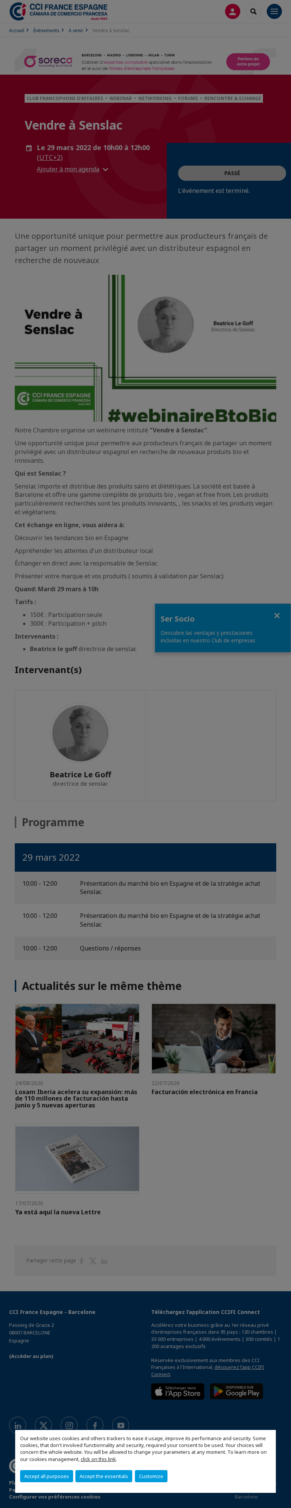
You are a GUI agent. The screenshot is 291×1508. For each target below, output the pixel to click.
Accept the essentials (104, 1476)
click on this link (98, 1459)
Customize (151, 1476)
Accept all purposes (46, 1476)
